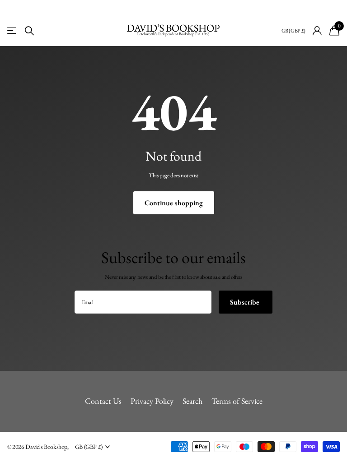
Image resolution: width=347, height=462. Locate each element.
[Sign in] (317, 31)
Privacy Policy (152, 401)
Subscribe (245, 302)
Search (192, 401)
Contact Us (103, 401)
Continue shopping (174, 203)
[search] (29, 31)
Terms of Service (237, 401)
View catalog (12, 31)
